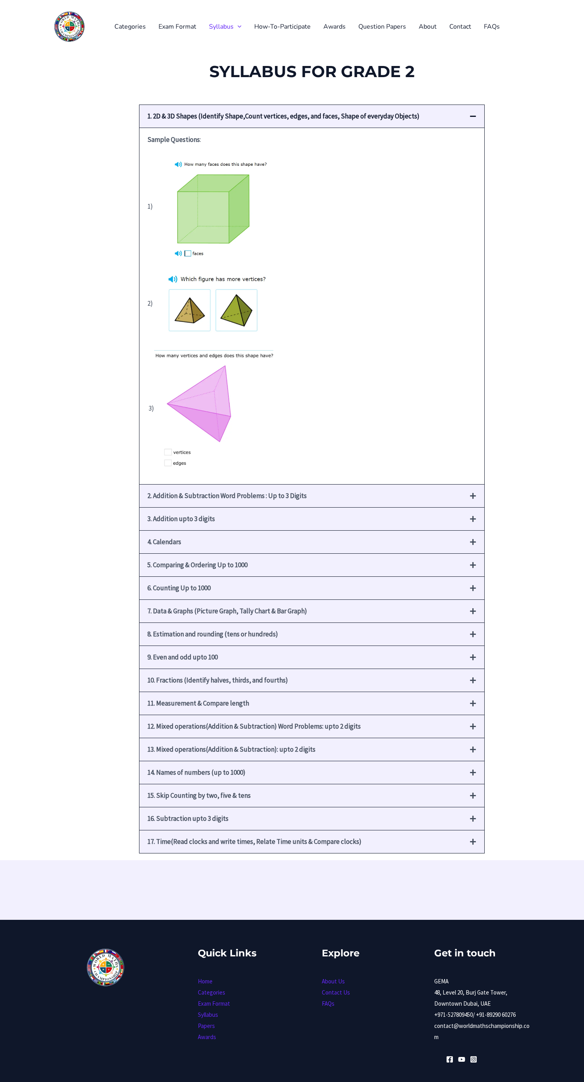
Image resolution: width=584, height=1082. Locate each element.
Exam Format (177, 26)
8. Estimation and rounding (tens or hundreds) (212, 634)
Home (205, 981)
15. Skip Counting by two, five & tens (199, 795)
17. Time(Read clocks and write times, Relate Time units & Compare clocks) (254, 841)
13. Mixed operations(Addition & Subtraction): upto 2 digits (231, 749)
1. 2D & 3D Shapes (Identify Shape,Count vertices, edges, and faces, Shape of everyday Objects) (283, 116)
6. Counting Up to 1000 (179, 588)
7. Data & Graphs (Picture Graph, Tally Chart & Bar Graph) (227, 611)
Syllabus (221, 26)
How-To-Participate (282, 26)
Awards (334, 26)
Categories (130, 26)
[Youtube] (461, 1059)
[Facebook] (449, 1059)
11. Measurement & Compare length (198, 703)
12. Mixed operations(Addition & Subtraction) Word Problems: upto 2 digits (254, 726)
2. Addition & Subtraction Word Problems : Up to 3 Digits (227, 495)
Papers (206, 1026)
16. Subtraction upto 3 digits (187, 818)
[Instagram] (473, 1059)
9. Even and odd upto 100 (182, 657)
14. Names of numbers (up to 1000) (196, 772)
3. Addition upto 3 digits (181, 518)
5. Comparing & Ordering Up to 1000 (197, 564)
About (428, 26)
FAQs (492, 26)
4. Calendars (164, 541)
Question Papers (382, 26)
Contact (460, 26)
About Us (333, 981)
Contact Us (336, 992)
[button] (238, 27)
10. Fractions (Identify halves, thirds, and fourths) (217, 680)
